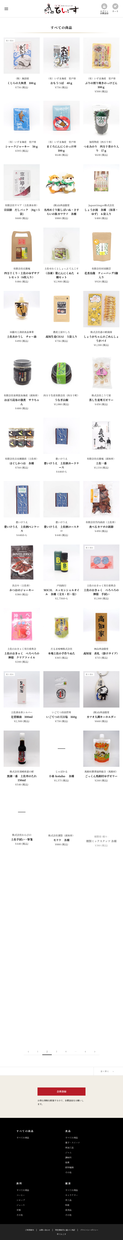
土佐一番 (101, 463)
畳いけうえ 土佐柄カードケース (61, 465)
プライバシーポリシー (89, 1230)
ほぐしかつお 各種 (22, 463)
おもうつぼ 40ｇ (61, 83)
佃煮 (67, 1162)
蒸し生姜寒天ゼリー (101, 400)
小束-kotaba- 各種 (61, 776)
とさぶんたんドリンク (63, 962)
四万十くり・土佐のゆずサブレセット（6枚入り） (21, 275)
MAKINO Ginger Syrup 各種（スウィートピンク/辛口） (101, 901)
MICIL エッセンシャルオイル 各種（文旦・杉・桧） (61, 592)
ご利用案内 (29, 1230)
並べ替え (105, 1071)
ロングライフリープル (101, 962)
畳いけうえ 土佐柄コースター (61, 529)
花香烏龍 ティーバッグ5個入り (101, 275)
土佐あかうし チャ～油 (21, 336)
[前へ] (28, 1051)
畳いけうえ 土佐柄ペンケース (21, 529)
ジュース (20, 1204)
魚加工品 (69, 1147)
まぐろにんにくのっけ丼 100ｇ (63, 148)
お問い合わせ (44, 1230)
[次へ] (94, 1051)
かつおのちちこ (21, 899)
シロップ (20, 1199)
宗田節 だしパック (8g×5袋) (22, 212)
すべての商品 (22, 1137)
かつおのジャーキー (22, 590)
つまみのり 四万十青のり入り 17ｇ (101, 148)
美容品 (68, 1209)
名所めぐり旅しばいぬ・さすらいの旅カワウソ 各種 (61, 212)
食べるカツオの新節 (102, 527)
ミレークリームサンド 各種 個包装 (63, 1028)
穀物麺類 (69, 1167)
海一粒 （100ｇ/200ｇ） (61, 899)
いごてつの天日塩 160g (61, 717)
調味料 (68, 1157)
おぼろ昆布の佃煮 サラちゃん (21, 402)
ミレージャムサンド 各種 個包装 (102, 1028)
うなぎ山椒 (61, 400)
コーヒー (20, 1195)
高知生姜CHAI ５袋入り (61, 336)
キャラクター (71, 1195)
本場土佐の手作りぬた (61, 653)
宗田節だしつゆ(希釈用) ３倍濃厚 (21, 965)
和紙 (67, 1204)
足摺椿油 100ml (22, 717)
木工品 (68, 1199)
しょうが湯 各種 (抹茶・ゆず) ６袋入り (101, 212)
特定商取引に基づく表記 (65, 1230)
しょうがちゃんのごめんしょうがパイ (101, 338)
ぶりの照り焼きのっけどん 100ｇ (102, 85)
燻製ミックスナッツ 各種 (101, 839)
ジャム (68, 1152)
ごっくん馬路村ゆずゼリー (101, 776)
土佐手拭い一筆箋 (22, 839)
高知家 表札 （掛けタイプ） (101, 653)
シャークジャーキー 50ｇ (21, 146)
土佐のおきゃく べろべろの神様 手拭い (101, 592)
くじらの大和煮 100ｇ (21, 83)
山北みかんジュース (22, 1026)
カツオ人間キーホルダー (101, 717)
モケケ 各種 (61, 840)
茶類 (18, 1209)
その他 (68, 1172)
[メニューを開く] (6, 8)
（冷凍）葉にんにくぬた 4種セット (61, 275)
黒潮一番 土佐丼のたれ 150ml (23, 778)
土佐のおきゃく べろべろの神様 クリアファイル (21, 655)
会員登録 (61, 1091)
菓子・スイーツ (72, 1142)
